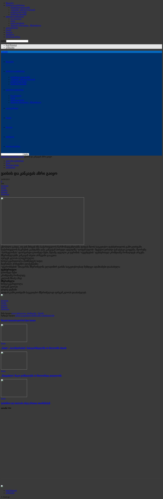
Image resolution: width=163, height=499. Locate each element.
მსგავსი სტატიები (8, 320)
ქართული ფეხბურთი (15, 5)
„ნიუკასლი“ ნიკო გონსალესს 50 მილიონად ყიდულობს (31, 375)
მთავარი (10, 3)
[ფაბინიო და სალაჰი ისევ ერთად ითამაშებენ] (14, 396)
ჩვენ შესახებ (11, 45)
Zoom (13, 21)
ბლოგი (9, 32)
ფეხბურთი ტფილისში (20, 8)
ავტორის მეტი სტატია (26, 320)
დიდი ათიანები (17, 23)
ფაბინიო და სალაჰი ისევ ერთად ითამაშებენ (25, 403)
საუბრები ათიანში (18, 14)
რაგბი (8, 30)
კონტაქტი (10, 48)
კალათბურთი (12, 28)
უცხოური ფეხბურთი (15, 17)
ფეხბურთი (10, 168)
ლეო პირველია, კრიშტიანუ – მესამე (27, 313)
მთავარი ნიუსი (12, 165)
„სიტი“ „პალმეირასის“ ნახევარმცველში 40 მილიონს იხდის (33, 348)
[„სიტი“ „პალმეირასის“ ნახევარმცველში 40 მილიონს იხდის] (14, 341)
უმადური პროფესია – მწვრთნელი (26, 26)
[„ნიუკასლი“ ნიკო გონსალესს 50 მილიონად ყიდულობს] (14, 369)
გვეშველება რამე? (19, 12)
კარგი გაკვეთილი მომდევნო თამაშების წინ (34, 316)
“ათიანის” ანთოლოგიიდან (23, 10)
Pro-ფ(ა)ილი (16, 19)
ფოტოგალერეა (13, 37)
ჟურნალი (10, 35)
